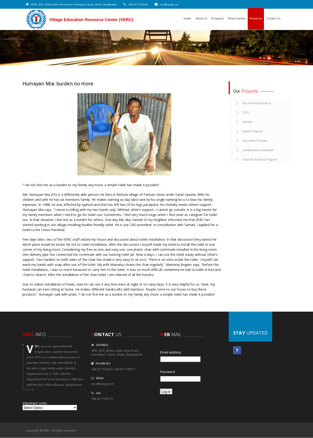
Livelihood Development (258, 150)
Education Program (254, 140)
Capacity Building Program (259, 159)
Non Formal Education (256, 103)
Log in (166, 391)
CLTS (245, 112)
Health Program (252, 131)
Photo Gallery (237, 18)
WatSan (247, 122)
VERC (46, 431)
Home (187, 18)
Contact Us (273, 18)
